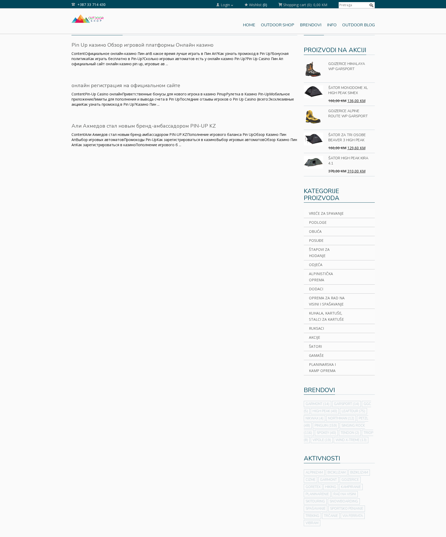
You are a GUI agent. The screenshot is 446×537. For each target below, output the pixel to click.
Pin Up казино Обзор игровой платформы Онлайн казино (142, 45)
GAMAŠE (316, 355)
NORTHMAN (341, 418)
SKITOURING (315, 501)
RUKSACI (316, 328)
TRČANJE (331, 516)
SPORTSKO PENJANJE (346, 508)
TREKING (312, 516)
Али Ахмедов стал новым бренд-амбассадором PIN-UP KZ (143, 125)
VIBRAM (312, 523)
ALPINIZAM (314, 472)
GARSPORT (346, 404)
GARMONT (317, 404)
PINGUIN (326, 425)
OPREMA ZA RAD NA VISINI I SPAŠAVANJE (327, 301)
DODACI (316, 288)
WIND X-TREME (351, 440)
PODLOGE (317, 222)
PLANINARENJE (317, 494)
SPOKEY (326, 433)
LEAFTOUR (353, 411)
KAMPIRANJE (351, 487)
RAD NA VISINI (344, 494)
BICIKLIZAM (337, 472)
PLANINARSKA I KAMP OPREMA (322, 367)
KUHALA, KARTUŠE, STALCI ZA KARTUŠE (326, 316)
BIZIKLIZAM (359, 472)
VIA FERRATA (353, 516)
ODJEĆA (315, 264)
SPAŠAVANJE (315, 508)
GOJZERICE (350, 479)
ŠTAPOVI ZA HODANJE (319, 252)
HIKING (330, 487)
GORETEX (313, 487)
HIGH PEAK (325, 411)
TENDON (350, 433)
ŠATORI (315, 346)
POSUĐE (316, 240)
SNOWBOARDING (344, 501)
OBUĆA (315, 231)
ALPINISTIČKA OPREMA (321, 276)
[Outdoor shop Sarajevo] (87, 18)
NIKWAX (314, 418)
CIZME (310, 479)
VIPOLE (322, 440)
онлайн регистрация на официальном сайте (125, 85)
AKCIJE (314, 337)
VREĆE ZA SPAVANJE (326, 213)
